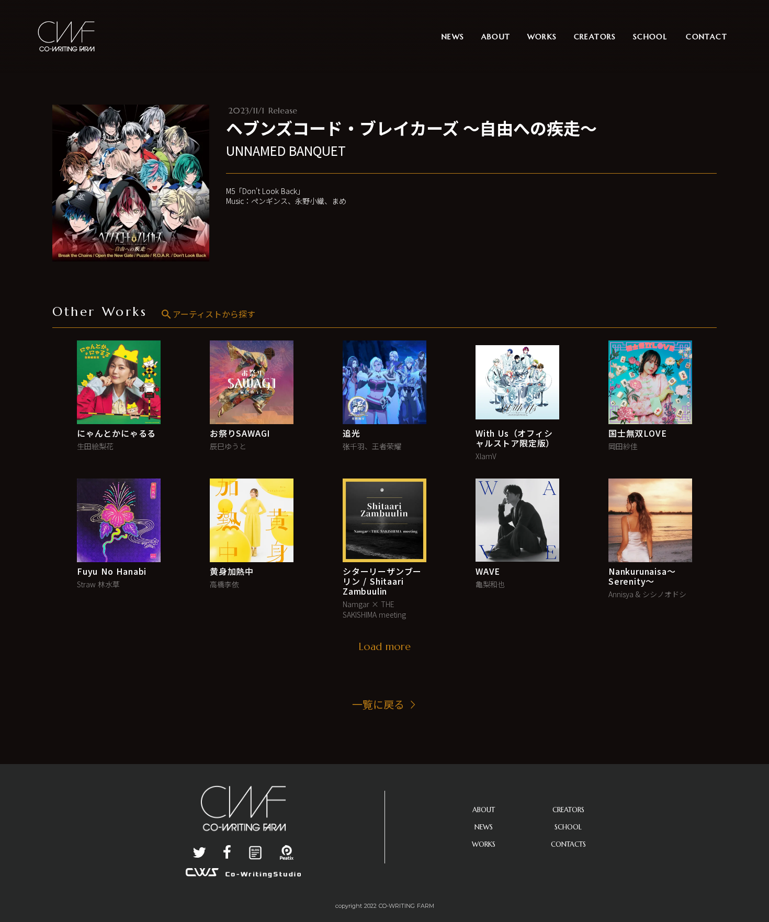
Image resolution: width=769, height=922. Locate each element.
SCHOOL (568, 827)
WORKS (483, 844)
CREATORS (568, 809)
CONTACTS (568, 844)
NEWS (483, 827)
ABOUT (483, 809)
